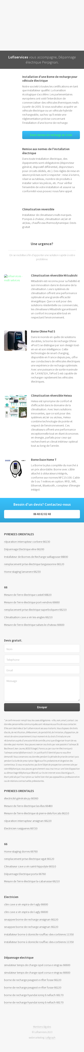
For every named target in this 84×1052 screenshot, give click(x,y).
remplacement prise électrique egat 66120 (29, 859)
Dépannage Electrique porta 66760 (25, 874)
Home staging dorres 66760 (21, 851)
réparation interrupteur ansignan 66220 (27, 821)
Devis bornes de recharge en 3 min (51, 135)
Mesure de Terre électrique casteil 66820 (27, 595)
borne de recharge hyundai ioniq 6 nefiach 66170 (33, 995)
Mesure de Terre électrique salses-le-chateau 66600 (34, 625)
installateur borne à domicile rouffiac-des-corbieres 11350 (39, 934)
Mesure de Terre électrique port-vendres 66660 (32, 602)
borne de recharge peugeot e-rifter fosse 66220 (32, 980)
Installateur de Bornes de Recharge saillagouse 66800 (36, 557)
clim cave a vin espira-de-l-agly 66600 (26, 904)
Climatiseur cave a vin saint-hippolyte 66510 (30, 866)
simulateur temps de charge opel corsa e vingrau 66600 (37, 965)
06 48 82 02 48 (42, 514)
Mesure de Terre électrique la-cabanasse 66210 (32, 881)
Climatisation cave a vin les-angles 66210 (28, 617)
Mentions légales (42, 1027)
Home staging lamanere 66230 (22, 571)
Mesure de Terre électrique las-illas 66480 (28, 806)
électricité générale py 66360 (21, 798)
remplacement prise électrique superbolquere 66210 (35, 609)
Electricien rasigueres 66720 (20, 828)
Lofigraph (50, 1037)
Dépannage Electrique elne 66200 (24, 549)
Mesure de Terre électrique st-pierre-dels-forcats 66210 (36, 813)
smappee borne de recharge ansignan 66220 (31, 919)
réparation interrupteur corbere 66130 (27, 541)
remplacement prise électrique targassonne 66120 (34, 564)
